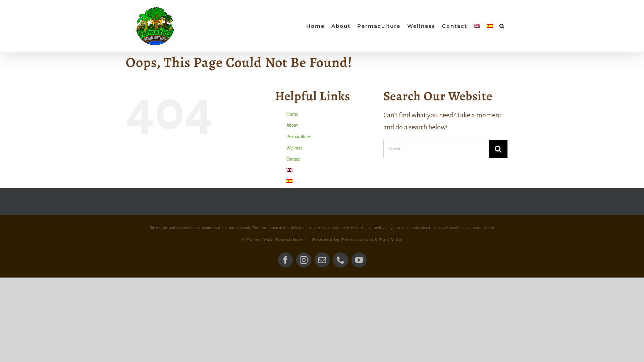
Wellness (294, 148)
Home (292, 114)
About (292, 125)
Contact (293, 159)
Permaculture (298, 136)
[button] (502, 25)
